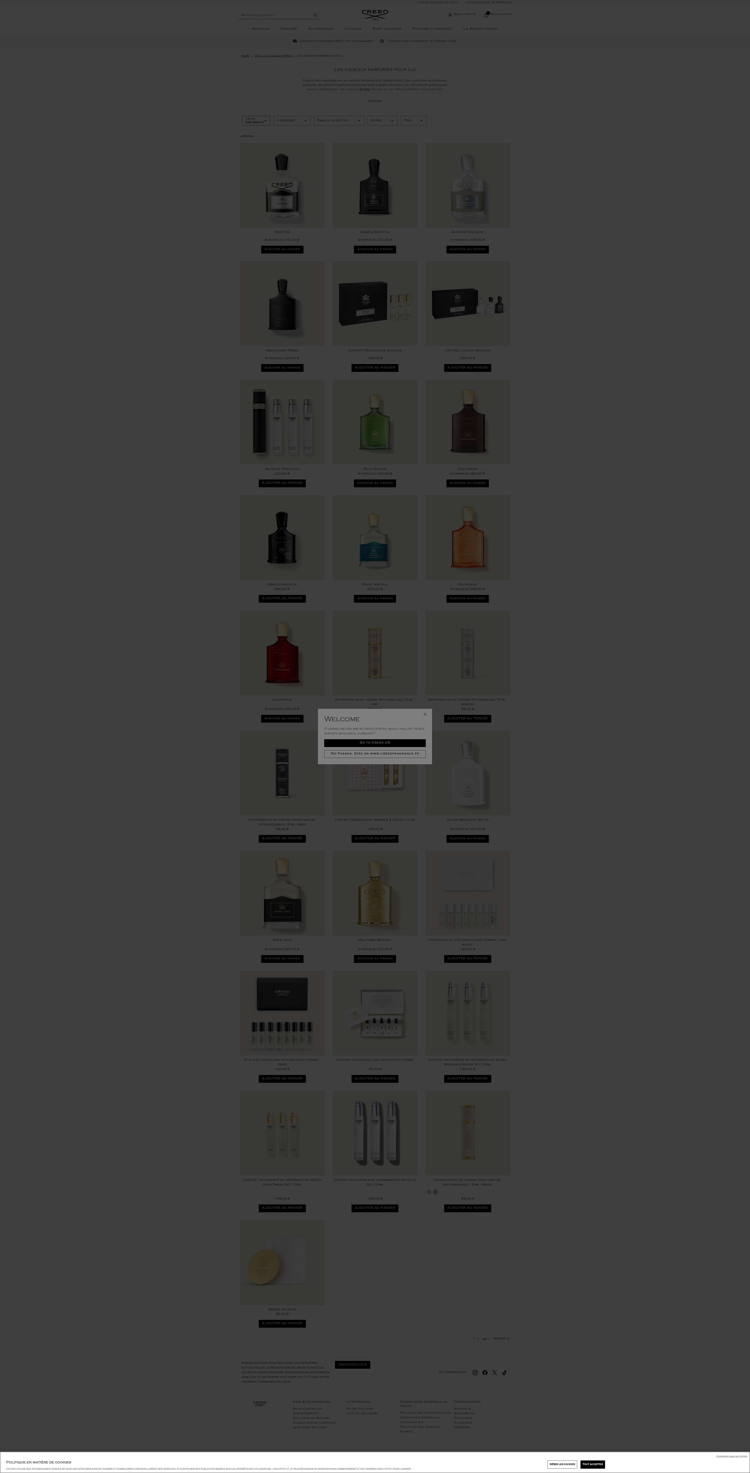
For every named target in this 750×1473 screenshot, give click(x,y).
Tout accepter (593, 1464)
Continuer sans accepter (731, 1457)
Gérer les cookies (562, 1464)
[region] (375, 1462)
